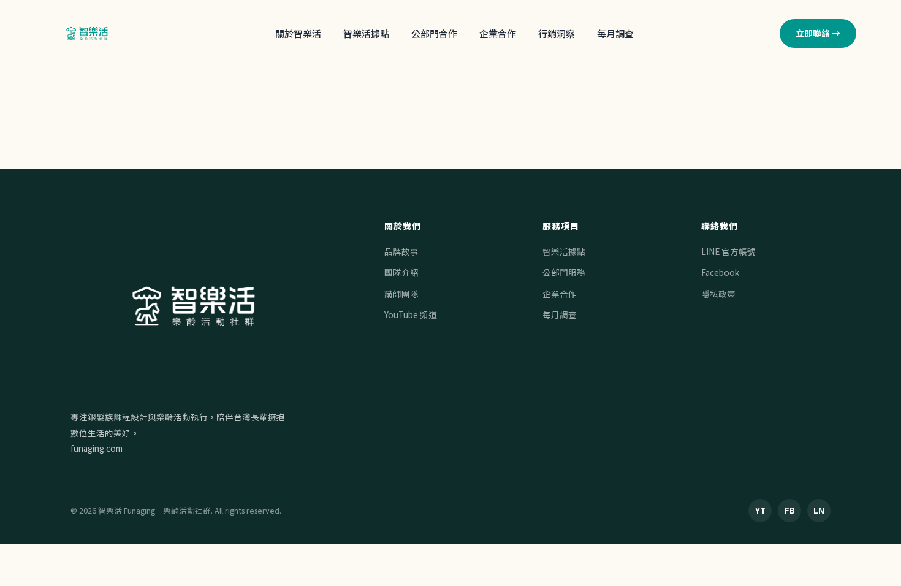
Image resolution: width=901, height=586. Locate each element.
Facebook (720, 272)
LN (818, 510)
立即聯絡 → (818, 33)
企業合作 (497, 33)
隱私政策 (718, 293)
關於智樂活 (298, 33)
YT (760, 510)
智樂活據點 (366, 33)
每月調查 (615, 33)
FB (790, 510)
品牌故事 (401, 251)
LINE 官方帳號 (728, 251)
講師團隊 (401, 293)
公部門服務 (563, 272)
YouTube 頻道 (410, 314)
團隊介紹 (401, 272)
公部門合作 (434, 33)
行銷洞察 (556, 33)
